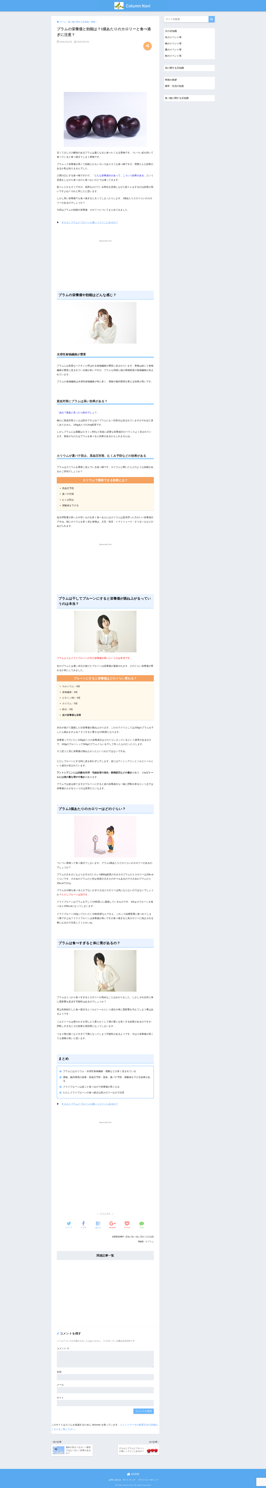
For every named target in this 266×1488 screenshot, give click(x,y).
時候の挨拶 (171, 80)
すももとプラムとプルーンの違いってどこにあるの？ (90, 222)
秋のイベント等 (173, 56)
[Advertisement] (105, 70)
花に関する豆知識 (174, 68)
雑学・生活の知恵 (174, 86)
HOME (134, 1474)
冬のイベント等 (173, 37)
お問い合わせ (115, 1480)
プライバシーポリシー (148, 1480)
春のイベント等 (173, 43)
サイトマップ (129, 1480)
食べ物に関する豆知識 (143, 1236)
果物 (127, 1236)
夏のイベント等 (173, 49)
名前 (59, 1372)
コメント (63, 1348)
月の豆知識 (171, 31)
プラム (150, 1241)
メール (60, 1384)
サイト (60, 1397)
